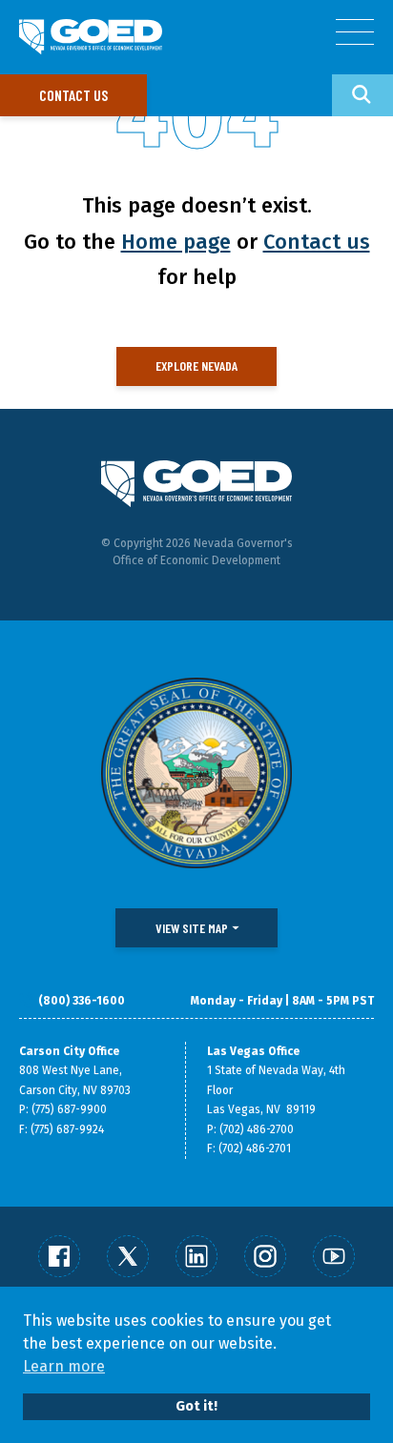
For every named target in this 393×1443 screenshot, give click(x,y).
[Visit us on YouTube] (334, 1256)
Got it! (196, 1406)
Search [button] (362, 95)
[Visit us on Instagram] (265, 1256)
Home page (176, 241)
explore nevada (196, 365)
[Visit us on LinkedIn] (196, 1256)
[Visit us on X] (128, 1256)
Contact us (73, 95)
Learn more (64, 1366)
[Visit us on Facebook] (59, 1256)
